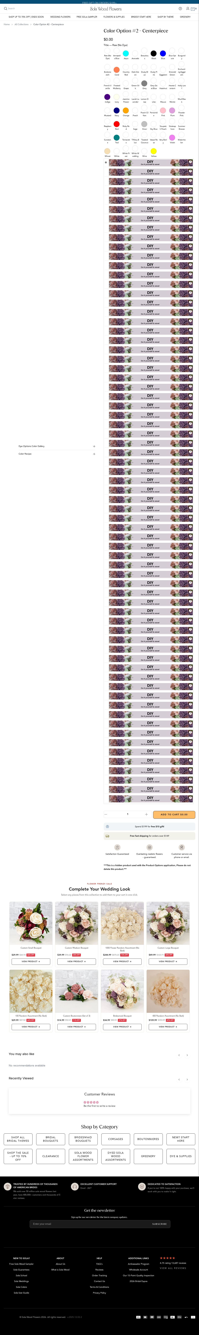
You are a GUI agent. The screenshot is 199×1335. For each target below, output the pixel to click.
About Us (60, 1264)
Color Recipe (25, 453)
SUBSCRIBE (159, 1224)
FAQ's (99, 1264)
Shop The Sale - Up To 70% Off (18, 1156)
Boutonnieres (148, 1139)
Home (7, 24)
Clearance (50, 1156)
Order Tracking (99, 1275)
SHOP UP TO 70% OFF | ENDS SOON (26, 17)
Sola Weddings (21, 1281)
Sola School (21, 1275)
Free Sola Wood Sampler (21, 1264)
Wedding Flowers (60, 17)
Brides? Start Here (141, 17)
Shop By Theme (166, 17)
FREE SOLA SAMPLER (87, 17)
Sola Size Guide (21, 1292)
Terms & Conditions (99, 1287)
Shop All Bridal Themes (18, 1139)
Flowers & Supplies (114, 17)
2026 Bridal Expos (138, 1281)
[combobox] (22, 8)
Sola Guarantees (21, 1269)
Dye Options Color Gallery (31, 446)
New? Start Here (181, 1139)
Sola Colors (21, 1287)
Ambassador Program (138, 1264)
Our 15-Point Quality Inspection (138, 1275)
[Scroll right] (187, 1055)
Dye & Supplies (181, 1156)
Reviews (99, 1269)
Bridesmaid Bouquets (83, 1139)
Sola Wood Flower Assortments (83, 1156)
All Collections (21, 24)
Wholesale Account (138, 1269)
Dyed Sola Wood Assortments (115, 1156)
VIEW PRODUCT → (31, 961)
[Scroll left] (179, 1055)
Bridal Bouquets (50, 1139)
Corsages (115, 1139)
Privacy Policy (99, 1292)
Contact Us (99, 1281)
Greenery (185, 17)
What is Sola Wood (60, 1269)
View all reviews (173, 1268)
